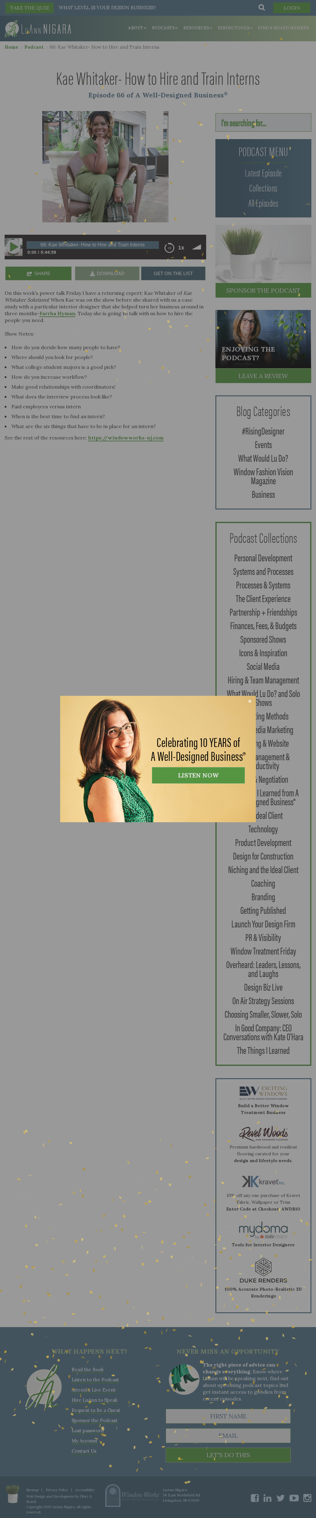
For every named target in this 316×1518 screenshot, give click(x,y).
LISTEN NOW (198, 775)
